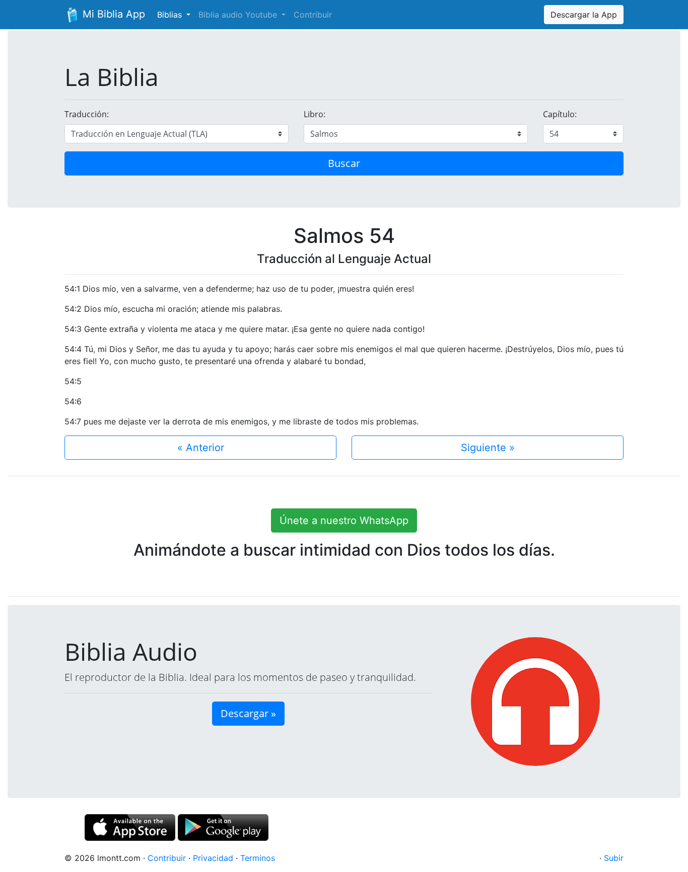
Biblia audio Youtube (239, 15)
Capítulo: (560, 114)
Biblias (170, 15)
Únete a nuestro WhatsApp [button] (344, 520)
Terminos (257, 858)
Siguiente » (488, 448)
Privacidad (213, 858)
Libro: (314, 114)
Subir (614, 858)
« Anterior (200, 448)
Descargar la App (584, 15)
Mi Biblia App (112, 14)
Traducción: (86, 114)
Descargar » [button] (248, 713)
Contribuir (313, 15)
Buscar (344, 163)
